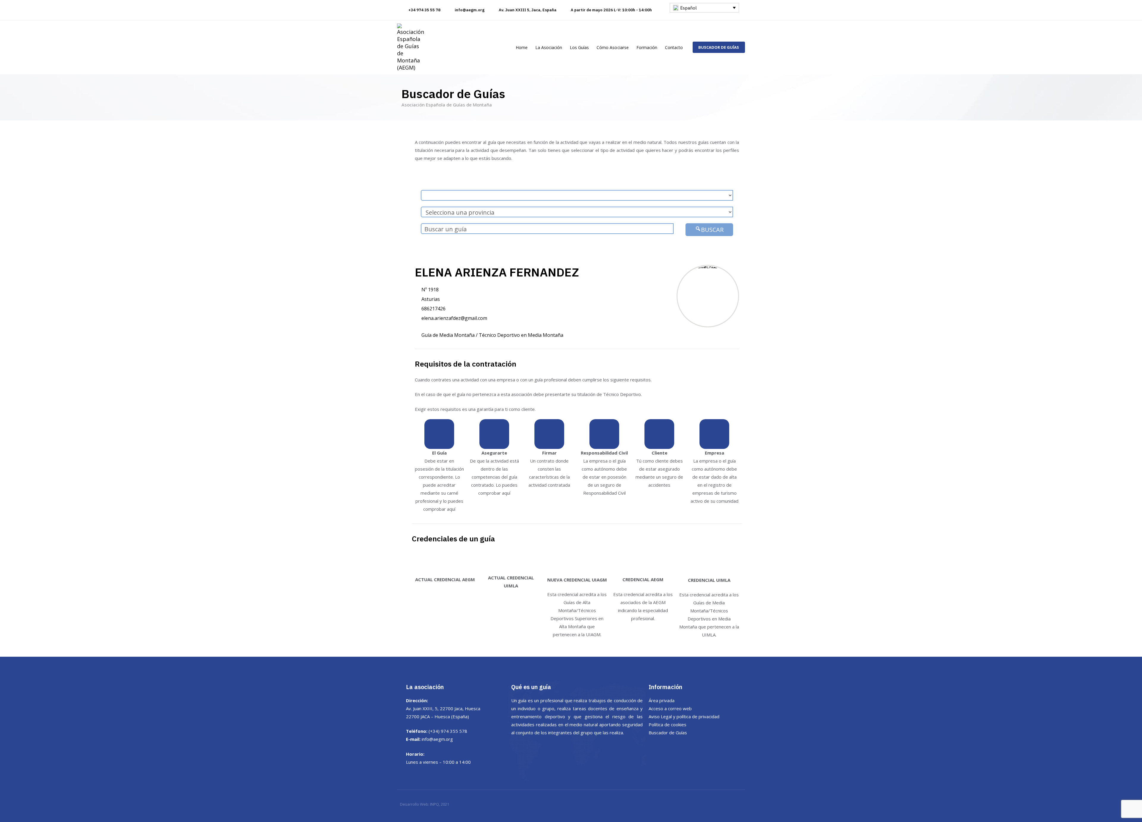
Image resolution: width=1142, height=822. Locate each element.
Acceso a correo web (670, 708)
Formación (646, 47)
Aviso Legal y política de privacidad (684, 716)
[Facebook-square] (718, 14)
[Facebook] (667, 746)
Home (522, 47)
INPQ (434, 804)
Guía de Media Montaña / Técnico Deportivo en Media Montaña (492, 335)
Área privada (661, 700)
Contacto (674, 47)
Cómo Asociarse (612, 47)
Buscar (712, 230)
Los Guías (579, 47)
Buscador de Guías (668, 732)
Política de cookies (667, 724)
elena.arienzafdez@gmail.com (454, 318)
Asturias (430, 299)
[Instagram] (729, 14)
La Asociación (548, 47)
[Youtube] (739, 14)
